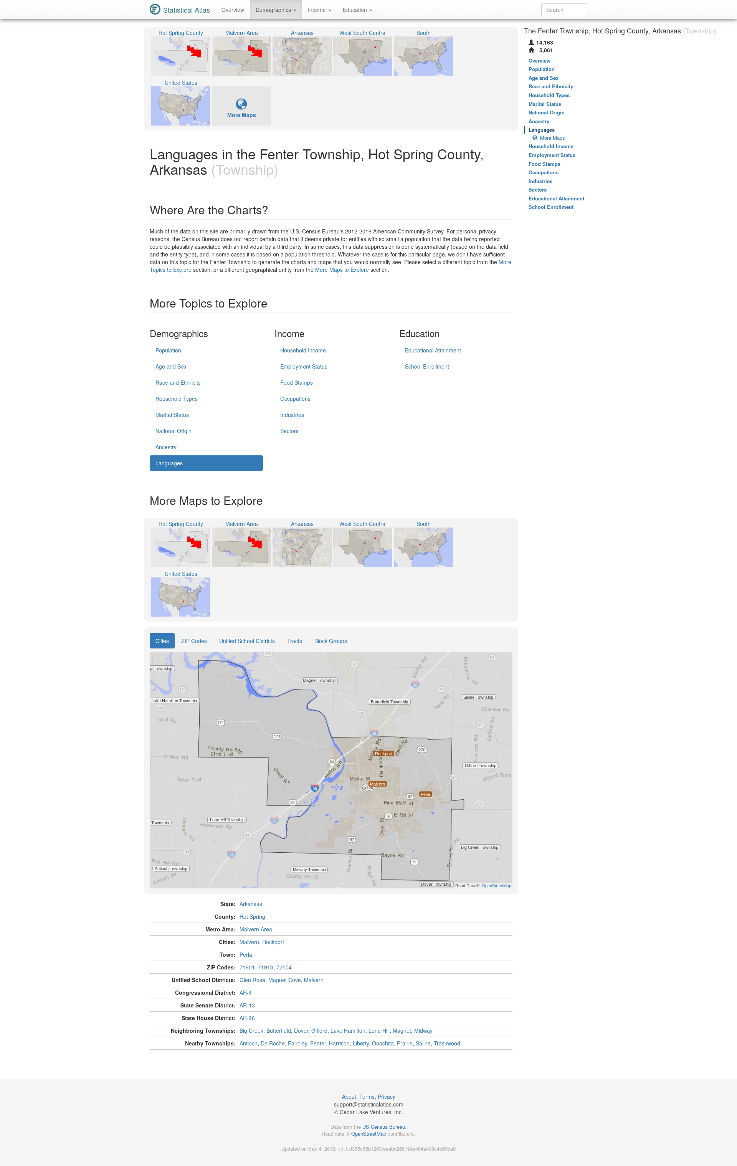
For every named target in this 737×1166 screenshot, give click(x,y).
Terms (367, 1096)
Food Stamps (296, 382)
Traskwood (447, 1043)
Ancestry (166, 447)
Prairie (405, 1043)
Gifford (319, 1030)
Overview (232, 9)
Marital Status (172, 414)
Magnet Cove (284, 980)
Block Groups (330, 641)
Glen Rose (252, 980)
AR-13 (247, 1005)
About (349, 1096)
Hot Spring (252, 916)
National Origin (173, 431)
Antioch (249, 1043)
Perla (246, 954)
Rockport (273, 942)
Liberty (361, 1043)
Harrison (339, 1043)
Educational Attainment (433, 350)
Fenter (318, 1043)
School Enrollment (427, 366)
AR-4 (246, 992)
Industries (292, 414)
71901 (247, 967)
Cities (162, 641)
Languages (169, 463)
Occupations (295, 398)
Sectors (289, 431)
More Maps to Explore (342, 269)
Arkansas (251, 904)
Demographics (274, 9)
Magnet (402, 1030)
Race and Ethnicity (178, 382)
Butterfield (278, 1030)
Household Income (303, 350)
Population (168, 350)
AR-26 (247, 1018)
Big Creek (251, 1030)
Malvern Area (256, 929)
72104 (284, 967)
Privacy (386, 1096)
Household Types (176, 398)
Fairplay (297, 1043)
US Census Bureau (383, 1126)
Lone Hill (379, 1030)
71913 (265, 967)
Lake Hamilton (347, 1030)
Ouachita (383, 1043)
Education (355, 9)
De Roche (273, 1043)
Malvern (249, 942)
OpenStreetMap (368, 1133)
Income (317, 9)
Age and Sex (171, 366)
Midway (423, 1030)
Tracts (294, 641)
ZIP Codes (194, 641)
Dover (301, 1030)
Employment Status (303, 366)
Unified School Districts (247, 641)
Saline (423, 1043)
